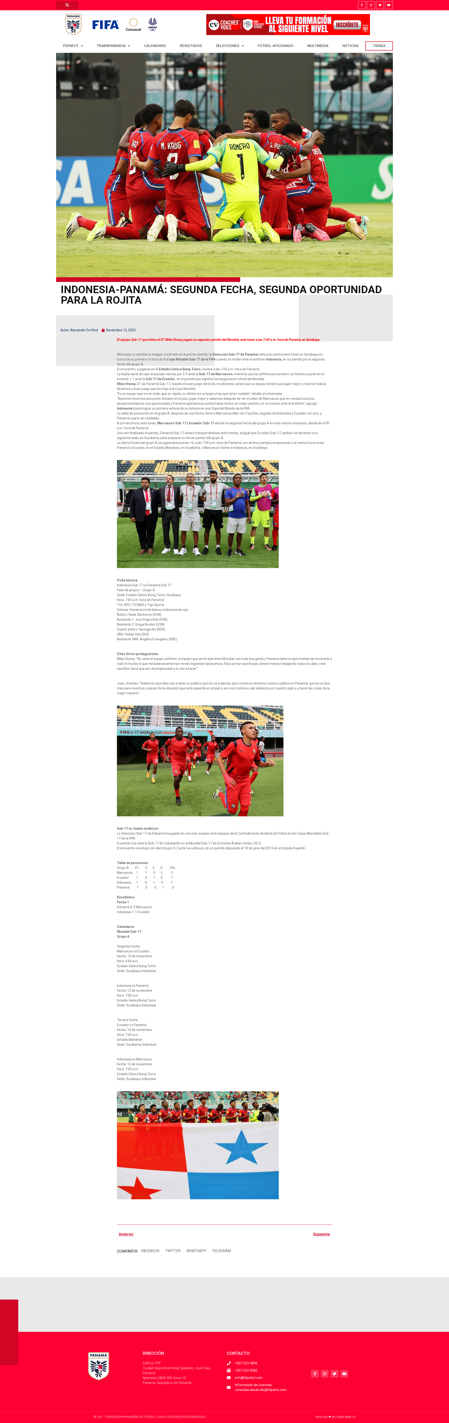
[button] (150, 1251)
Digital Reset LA (345, 1417)
